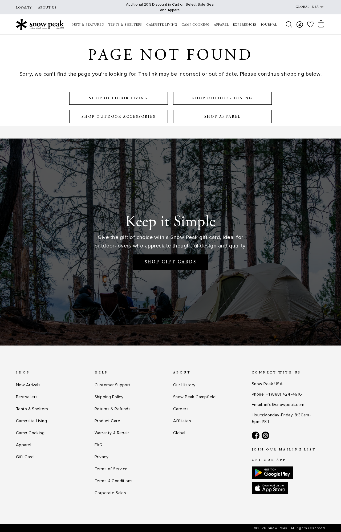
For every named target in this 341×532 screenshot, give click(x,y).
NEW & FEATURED (88, 24)
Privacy (101, 457)
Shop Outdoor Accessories (118, 117)
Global (179, 433)
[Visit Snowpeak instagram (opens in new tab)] (265, 435)
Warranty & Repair (112, 433)
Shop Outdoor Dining (222, 98)
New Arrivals (28, 385)
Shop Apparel (222, 117)
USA (315, 7)
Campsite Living (31, 421)
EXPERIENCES (245, 24)
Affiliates (182, 421)
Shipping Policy (109, 397)
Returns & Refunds (113, 409)
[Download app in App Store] (270, 488)
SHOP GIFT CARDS (171, 262)
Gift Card (25, 457)
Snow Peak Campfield (194, 397)
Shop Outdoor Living (118, 98)
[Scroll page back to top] (326, 517)
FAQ (99, 445)
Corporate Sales (110, 493)
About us (47, 7)
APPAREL (221, 24)
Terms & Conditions (114, 481)
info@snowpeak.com (284, 404)
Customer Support (113, 385)
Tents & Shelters (32, 409)
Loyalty (24, 7)
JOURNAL (269, 24)
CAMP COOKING (195, 24)
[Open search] (289, 25)
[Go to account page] (300, 25)
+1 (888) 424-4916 (284, 394)
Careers (181, 409)
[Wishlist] (310, 24)
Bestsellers (27, 397)
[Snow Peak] (40, 24)
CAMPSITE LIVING (161, 24)
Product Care (107, 421)
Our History (184, 385)
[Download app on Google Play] (272, 472)
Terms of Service (111, 469)
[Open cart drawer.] (321, 24)
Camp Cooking (30, 433)
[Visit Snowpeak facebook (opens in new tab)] (255, 435)
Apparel (23, 445)
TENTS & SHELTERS (125, 24)
